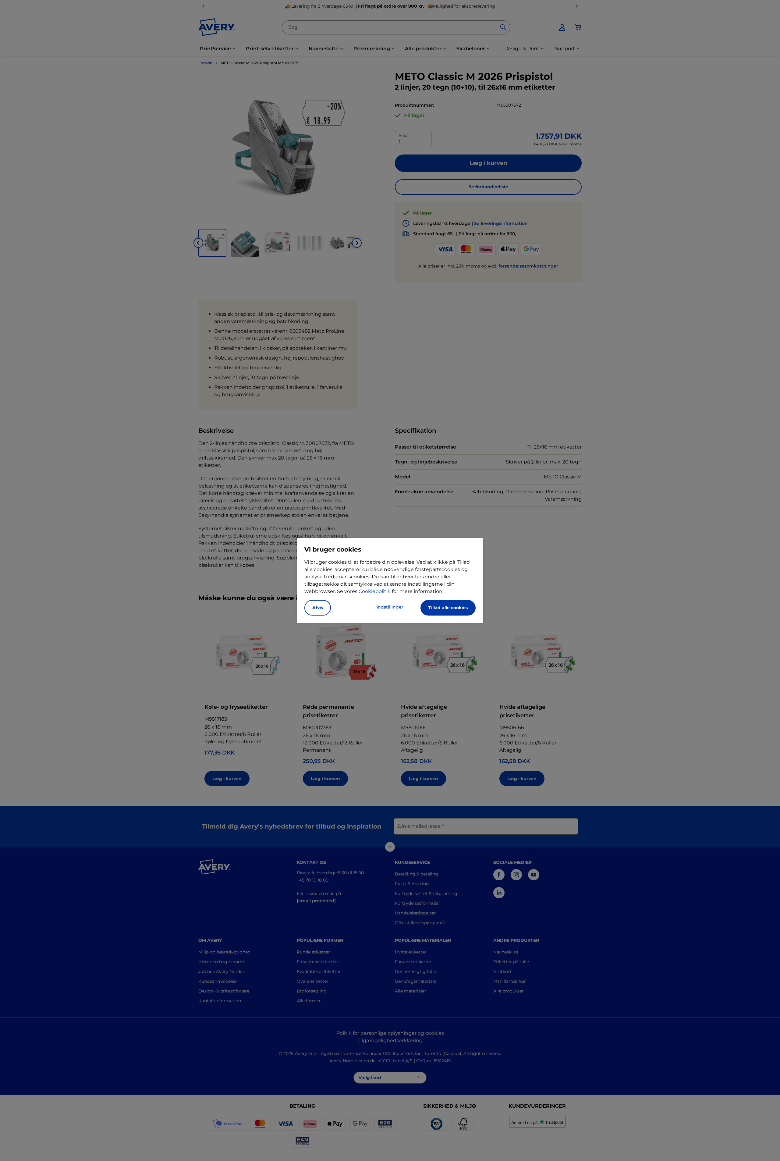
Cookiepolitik (375, 591)
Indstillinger (390, 607)
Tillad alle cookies (448, 607)
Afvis (317, 607)
